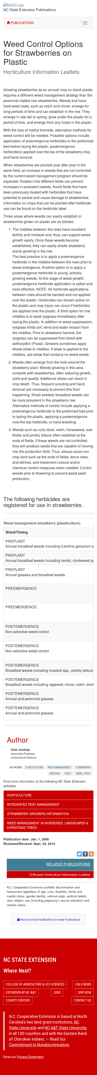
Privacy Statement (30, 1057)
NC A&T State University (65, 1028)
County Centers (18, 1000)
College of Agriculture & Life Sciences (35, 984)
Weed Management (59, 767)
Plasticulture (34, 767)
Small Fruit (83, 773)
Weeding (55, 773)
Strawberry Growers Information (38, 813)
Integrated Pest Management (33, 804)
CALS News (83, 984)
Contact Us (82, 1000)
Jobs (57, 992)
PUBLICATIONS (22, 22)
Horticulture (19, 795)
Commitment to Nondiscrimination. (39, 1045)
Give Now (84, 992)
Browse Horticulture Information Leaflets (61, 874)
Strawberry (83, 767)
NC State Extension (29, 959)
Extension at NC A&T (21, 992)
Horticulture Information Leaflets (41, 71)
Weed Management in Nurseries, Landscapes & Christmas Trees (47, 825)
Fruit (68, 773)
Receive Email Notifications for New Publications (50, 919)
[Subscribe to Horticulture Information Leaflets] (91, 854)
